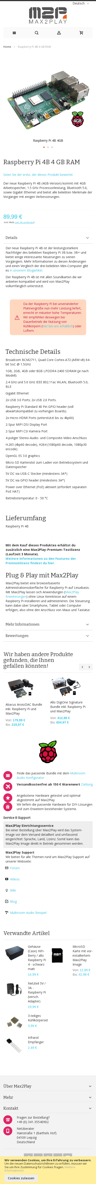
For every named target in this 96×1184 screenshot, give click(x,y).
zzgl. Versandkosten (24, 222)
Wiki (13, 890)
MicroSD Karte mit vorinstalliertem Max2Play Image (83, 955)
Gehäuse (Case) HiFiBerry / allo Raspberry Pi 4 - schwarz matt (37, 957)
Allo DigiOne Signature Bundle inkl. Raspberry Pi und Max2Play (68, 706)
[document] (48, 1170)
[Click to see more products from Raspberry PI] (48, 752)
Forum (15, 868)
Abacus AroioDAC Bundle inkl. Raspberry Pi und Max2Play (24, 708)
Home (7, 47)
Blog (13, 901)
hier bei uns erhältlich (57, 326)
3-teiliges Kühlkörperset (38, 1018)
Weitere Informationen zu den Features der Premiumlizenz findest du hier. (41, 560)
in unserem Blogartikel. (26, 270)
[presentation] (48, 238)
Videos (15, 879)
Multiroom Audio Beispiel (28, 912)
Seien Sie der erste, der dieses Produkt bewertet (38, 174)
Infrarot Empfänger (36, 1039)
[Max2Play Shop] (48, 15)
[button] (81, 3)
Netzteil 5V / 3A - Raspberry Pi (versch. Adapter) (37, 992)
